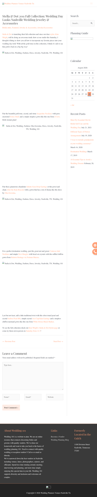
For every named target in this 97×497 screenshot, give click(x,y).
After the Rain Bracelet (15, 189)
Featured (15, 27)
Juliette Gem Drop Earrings (36, 186)
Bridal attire (6, 27)
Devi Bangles (23, 254)
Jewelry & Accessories (28, 27)
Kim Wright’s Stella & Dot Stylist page (43, 327)
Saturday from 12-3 (33, 331)
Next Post (58, 341)
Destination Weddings (79, 151)
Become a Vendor (57, 436)
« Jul (72, 105)
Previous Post (9, 341)
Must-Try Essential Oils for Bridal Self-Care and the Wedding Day (80, 124)
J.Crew (57, 116)
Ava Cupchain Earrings (41, 318)
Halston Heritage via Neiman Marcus (25, 257)
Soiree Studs (14, 116)
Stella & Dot (7, 34)
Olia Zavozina (10, 193)
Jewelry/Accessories (45, 27)
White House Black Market (43, 321)
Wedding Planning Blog (60, 440)
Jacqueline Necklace (44, 113)
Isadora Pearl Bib (14, 318)
